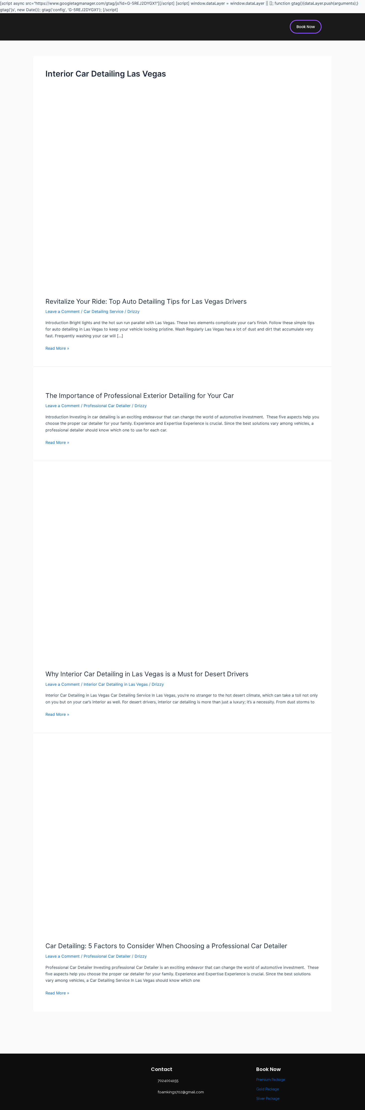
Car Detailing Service (103, 311)
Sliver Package (267, 1099)
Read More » (57, 348)
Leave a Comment (62, 311)
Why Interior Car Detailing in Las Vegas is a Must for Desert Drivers (147, 674)
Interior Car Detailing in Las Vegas (116, 684)
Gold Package (267, 1089)
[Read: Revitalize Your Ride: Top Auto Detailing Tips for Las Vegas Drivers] (172, 197)
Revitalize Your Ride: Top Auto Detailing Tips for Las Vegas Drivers (146, 301)
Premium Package (270, 1080)
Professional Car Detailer (107, 405)
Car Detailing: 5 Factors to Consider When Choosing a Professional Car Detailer (166, 946)
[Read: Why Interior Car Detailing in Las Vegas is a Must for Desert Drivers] (172, 568)
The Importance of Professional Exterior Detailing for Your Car (139, 395)
